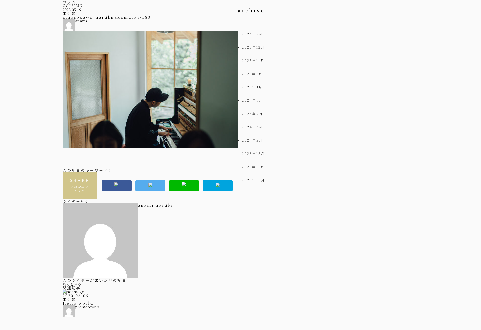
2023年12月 (253, 153)
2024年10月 (253, 100)
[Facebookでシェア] (117, 185)
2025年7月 (252, 73)
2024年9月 (252, 113)
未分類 (69, 13)
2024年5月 (252, 140)
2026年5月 (252, 34)
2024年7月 (252, 127)
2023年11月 (253, 166)
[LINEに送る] (184, 185)
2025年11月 (253, 60)
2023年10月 (253, 180)
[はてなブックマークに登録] (218, 185)
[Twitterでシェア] (150, 185)
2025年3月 (252, 87)
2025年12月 (253, 47)
